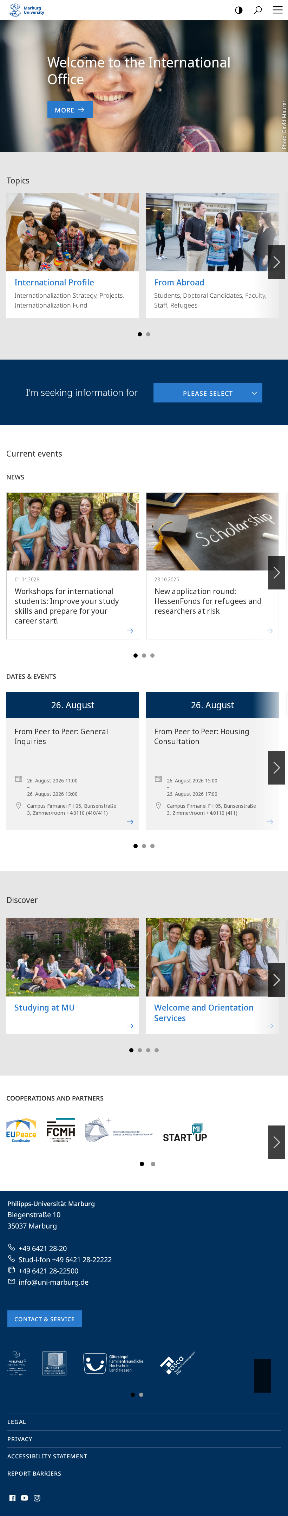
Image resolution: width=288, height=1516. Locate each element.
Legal (16, 1422)
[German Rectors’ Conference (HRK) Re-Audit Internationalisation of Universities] (59, 1363)
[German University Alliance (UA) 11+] (119, 1130)
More (64, 110)
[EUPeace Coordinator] (21, 1130)
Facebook (11, 1502)
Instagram (37, 1502)
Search (257, 10)
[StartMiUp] (185, 1130)
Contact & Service (44, 1319)
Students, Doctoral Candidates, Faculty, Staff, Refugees (210, 292)
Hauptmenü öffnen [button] (277, 10)
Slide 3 (148, 334)
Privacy (19, 1439)
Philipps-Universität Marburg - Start (29, 9)
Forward (276, 572)
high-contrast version (238, 10)
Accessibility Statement (47, 1456)
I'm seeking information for (82, 392)
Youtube (23, 1502)
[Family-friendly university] (118, 1363)
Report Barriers (34, 1473)
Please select (193, 390)
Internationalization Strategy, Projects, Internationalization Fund (69, 292)
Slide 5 (152, 655)
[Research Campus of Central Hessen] (61, 1130)
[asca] (182, 1363)
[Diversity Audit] (21, 1363)
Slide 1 (140, 334)
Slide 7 (157, 1050)
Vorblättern (276, 262)
